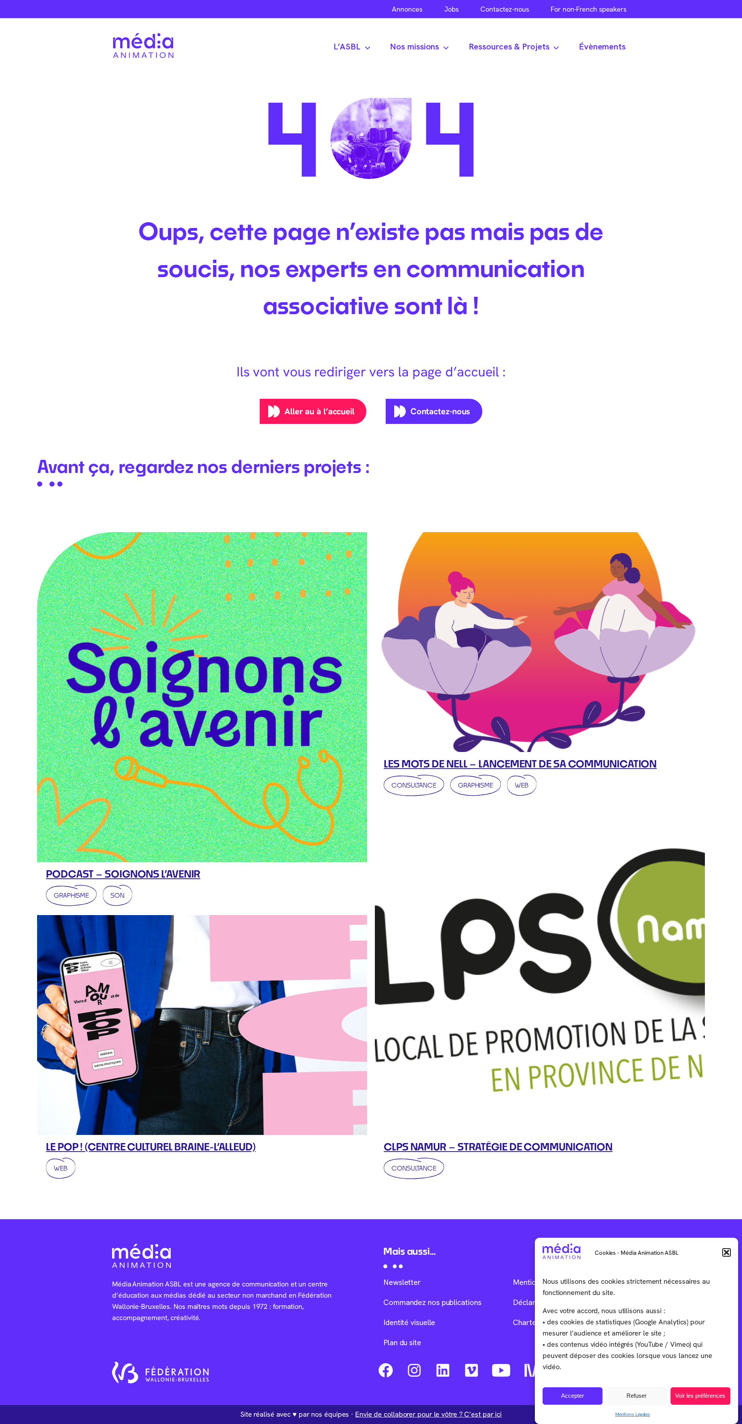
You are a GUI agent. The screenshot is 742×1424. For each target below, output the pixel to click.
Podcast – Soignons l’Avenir (123, 874)
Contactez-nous (504, 9)
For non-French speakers (588, 9)
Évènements (602, 46)
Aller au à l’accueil (319, 411)
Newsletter (402, 1282)
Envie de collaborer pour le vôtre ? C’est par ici (428, 1414)
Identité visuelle (409, 1322)
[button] (726, 1252)
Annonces (407, 9)
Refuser (636, 1395)
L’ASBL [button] (347, 46)
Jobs (451, 9)
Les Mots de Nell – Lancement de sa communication (520, 763)
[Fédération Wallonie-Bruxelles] (160, 1372)
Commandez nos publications (432, 1302)
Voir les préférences (700, 1395)
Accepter (572, 1395)
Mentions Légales (632, 1414)
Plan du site (402, 1342)
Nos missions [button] (414, 46)
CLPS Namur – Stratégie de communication (498, 1146)
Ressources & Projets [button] (509, 46)
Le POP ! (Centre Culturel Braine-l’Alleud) (151, 1146)
